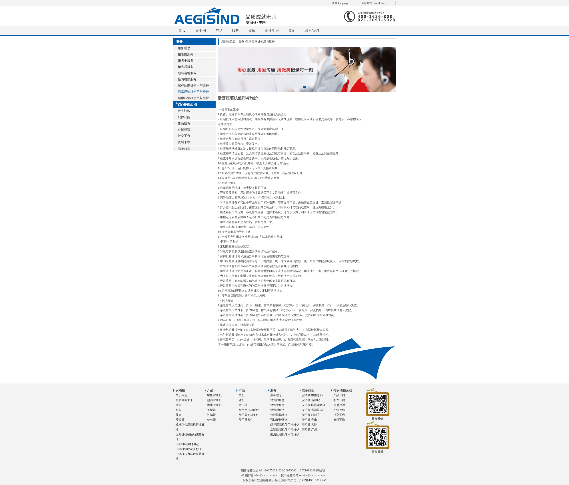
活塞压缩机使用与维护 (193, 91)
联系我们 (312, 30)
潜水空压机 (214, 405)
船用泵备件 (246, 419)
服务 (235, 30)
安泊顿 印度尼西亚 (314, 405)
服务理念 (184, 48)
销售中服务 (185, 60)
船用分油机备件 (249, 414)
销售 (178, 405)
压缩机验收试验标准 (189, 449)
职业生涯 (272, 30)
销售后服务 (185, 67)
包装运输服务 (187, 73)
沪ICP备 (313, 480)
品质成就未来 (184, 400)
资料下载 (184, 142)
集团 (291, 30)
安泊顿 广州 (309, 429)
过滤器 (211, 414)
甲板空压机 (214, 395)
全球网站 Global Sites (373, 3)
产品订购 (184, 111)
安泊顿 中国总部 (312, 395)
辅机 (241, 400)
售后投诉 (184, 123)
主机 (241, 395)
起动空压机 (214, 400)
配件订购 (184, 117)
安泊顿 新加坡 (311, 400)
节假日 (180, 419)
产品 (218, 30)
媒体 (251, 30)
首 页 (182, 30)
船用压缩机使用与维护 (193, 98)
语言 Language (340, 3)
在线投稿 (184, 129)
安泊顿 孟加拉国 (312, 410)
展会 (178, 414)
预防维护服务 (187, 79)
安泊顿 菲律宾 (311, 414)
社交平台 (184, 136)
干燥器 (211, 410)
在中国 (200, 30)
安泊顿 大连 (309, 424)
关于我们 (181, 395)
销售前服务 (185, 54)
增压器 (243, 405)
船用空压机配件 (249, 410)
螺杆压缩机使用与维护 (193, 85)
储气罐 (211, 419)
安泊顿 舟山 (309, 419)
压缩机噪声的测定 (187, 444)
